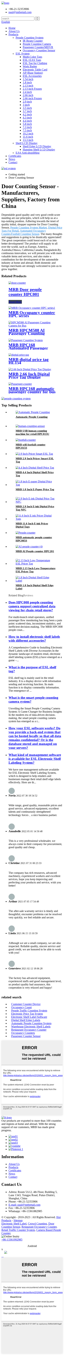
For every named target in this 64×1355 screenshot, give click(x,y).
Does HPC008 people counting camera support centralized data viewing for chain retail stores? (32, 606)
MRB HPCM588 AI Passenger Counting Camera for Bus (27, 333)
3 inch (26, 104)
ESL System (23, 53)
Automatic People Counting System (31, 1023)
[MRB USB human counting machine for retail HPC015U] (30, 426)
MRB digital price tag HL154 (29, 361)
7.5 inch (27, 130)
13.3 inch (28, 139)
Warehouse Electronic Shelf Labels (30, 1026)
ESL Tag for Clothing (35, 63)
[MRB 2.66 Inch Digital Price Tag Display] (30, 369)
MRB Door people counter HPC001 (25, 292)
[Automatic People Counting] (33, 412)
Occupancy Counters (23, 1032)
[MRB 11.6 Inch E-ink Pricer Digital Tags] (35, 518)
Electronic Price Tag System (27, 1013)
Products (13, 34)
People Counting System (29, 37)
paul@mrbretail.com (20, 12)
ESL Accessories (32, 75)
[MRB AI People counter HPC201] (29, 546)
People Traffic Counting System (29, 1010)
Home (12, 27)
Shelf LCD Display (27, 143)
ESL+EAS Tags (32, 59)
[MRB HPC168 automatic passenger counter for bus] (20, 383)
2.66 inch (28, 95)
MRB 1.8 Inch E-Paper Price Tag (35, 489)
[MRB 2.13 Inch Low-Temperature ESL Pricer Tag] (35, 563)
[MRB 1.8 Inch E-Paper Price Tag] (35, 484)
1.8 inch (27, 82)
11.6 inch (28, 136)
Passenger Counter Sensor (26, 1036)
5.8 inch (27, 123)
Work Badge (30, 66)
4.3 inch (27, 117)
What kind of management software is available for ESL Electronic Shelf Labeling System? (35, 758)
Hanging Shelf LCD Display (39, 149)
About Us (14, 31)
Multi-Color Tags (32, 56)
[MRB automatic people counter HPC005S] (25, 532)
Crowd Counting (37, 1223)
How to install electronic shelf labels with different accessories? (34, 638)
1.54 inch (28, 79)
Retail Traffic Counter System (18, 1229)
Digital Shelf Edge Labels (25, 1020)
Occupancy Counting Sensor (39, 50)
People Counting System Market (28, 227)
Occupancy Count (21, 1007)
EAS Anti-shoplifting (27, 152)
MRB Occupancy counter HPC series (32, 314)
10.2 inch (28, 133)
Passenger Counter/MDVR (38, 47)
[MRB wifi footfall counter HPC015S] (26, 439)
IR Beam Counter (33, 40)
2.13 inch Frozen (32, 88)
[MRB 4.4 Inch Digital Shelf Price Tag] (35, 467)
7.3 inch (27, 127)
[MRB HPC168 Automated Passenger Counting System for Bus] (26, 340)
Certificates (15, 155)
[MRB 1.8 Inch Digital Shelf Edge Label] (35, 580)
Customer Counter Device (26, 1004)
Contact (13, 162)
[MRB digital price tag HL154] (19, 354)
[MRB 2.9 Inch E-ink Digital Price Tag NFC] (35, 501)
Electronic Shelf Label (13, 1223)
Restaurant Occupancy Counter (28, 1029)
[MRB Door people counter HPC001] (17, 282)
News (12, 159)
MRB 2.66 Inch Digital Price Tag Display (29, 376)
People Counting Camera (37, 43)
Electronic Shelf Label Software (29, 1016)
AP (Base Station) (33, 72)
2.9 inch (27, 101)
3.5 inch (27, 107)
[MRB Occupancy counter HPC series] (32, 307)
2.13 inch (28, 85)
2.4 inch (27, 91)
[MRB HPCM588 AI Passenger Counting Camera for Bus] (32, 325)
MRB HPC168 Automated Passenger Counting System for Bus (31, 348)
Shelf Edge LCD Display (37, 146)
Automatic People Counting (32, 416)
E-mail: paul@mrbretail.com (24, 1204)
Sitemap (18, 1220)
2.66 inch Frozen (32, 98)
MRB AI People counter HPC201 (35, 551)
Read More (15, 301)
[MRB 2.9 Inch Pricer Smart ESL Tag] (34, 453)
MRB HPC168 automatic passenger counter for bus (32, 390)
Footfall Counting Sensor (25, 233)
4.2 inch (27, 114)
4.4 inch (27, 120)
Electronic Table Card (35, 69)
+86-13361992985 (11, 1239)
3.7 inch (27, 111)
